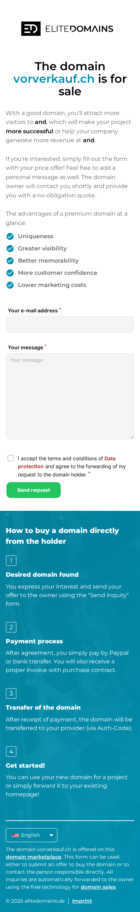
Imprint (82, 901)
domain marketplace (33, 857)
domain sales (98, 887)
